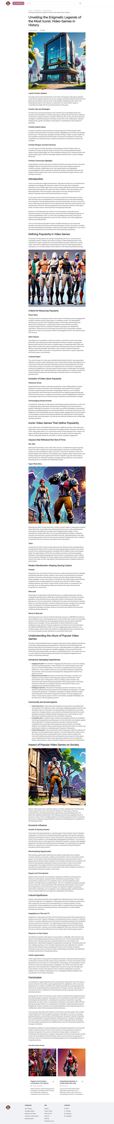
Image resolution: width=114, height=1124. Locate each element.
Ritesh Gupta (33, 30)
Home (30, 10)
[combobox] (53, 3)
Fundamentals (47, 10)
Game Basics (37, 10)
